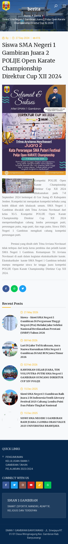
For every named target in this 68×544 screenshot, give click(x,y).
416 (38, 38)
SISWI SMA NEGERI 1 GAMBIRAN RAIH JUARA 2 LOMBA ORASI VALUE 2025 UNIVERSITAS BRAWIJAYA (42, 422)
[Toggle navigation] (64, 6)
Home (27, 15)
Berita (37, 15)
